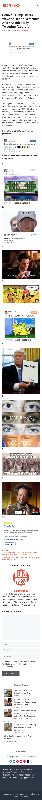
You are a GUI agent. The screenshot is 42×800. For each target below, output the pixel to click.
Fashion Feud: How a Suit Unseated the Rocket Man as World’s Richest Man (25, 702)
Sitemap (29, 794)
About (22, 794)
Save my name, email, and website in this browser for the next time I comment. (21, 664)
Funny (6, 550)
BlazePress (14, 794)
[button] (32, 5)
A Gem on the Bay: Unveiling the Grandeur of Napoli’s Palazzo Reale (25, 727)
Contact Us (24, 797)
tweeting (13, 95)
